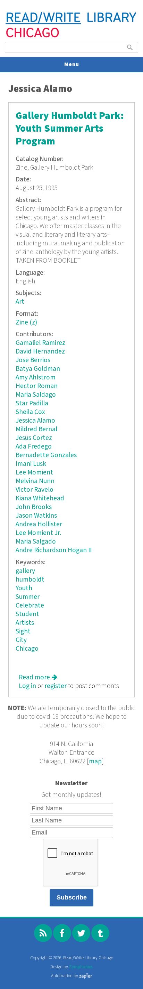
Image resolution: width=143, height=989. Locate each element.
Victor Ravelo (34, 490)
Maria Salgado (36, 541)
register (55, 686)
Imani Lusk (31, 464)
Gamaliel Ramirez (40, 343)
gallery (25, 571)
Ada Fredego (34, 446)
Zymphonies (81, 967)
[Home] (71, 36)
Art (20, 302)
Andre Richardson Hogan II (54, 550)
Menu (71, 64)
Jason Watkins (36, 515)
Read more (38, 677)
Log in (27, 686)
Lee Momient (34, 472)
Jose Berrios (33, 360)
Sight (23, 631)
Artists (25, 623)
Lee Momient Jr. (38, 533)
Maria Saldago (36, 394)
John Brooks (34, 507)
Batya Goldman (38, 369)
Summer (28, 597)
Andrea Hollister (39, 524)
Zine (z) (26, 322)
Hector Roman (37, 386)
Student (27, 614)
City (21, 640)
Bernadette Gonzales (46, 455)
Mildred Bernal (36, 429)
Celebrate (30, 605)
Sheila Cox (30, 412)
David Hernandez (40, 351)
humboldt (30, 579)
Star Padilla (32, 403)
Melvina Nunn (35, 481)
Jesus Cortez (34, 438)
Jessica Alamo (35, 420)
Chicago (27, 648)
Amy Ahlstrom (36, 377)
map (95, 761)
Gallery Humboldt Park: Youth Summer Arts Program (70, 129)
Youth (24, 588)
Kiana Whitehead (40, 498)
